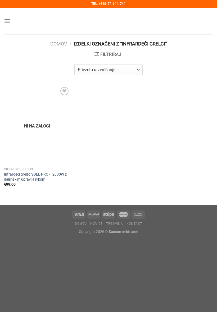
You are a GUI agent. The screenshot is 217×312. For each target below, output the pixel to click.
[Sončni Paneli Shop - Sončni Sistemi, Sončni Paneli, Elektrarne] (108, 21)
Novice (96, 224)
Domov (58, 44)
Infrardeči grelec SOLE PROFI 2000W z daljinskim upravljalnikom (35, 177)
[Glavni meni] (7, 21)
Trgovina (114, 224)
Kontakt (134, 224)
